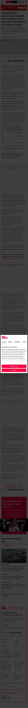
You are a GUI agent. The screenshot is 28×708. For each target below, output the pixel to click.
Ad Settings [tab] (17, 342)
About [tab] (24, 342)
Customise (14, 370)
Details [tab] (10, 342)
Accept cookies (14, 366)
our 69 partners (10, 349)
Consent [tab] (4, 342)
